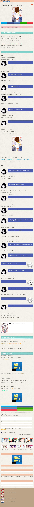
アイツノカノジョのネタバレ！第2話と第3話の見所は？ (10, 501)
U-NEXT (22, 373)
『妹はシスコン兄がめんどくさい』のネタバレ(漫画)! (9, 495)
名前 (1, 421)
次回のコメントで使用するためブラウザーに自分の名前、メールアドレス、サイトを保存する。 (11, 428)
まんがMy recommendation (6, 1)
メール (1, 423)
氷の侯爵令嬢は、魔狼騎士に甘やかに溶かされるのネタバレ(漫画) (10, 498)
